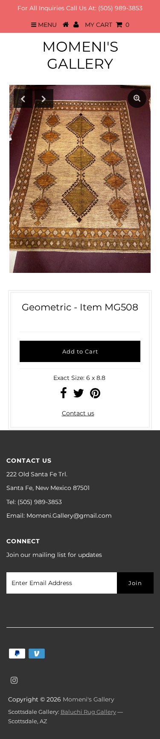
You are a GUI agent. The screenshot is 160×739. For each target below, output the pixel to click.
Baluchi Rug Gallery (88, 711)
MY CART (107, 25)
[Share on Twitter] (78, 395)
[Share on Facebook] (63, 395)
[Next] (44, 98)
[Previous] (23, 98)
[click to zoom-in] (137, 98)
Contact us (78, 413)
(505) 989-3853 (120, 8)
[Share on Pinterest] (95, 395)
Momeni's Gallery (80, 55)
